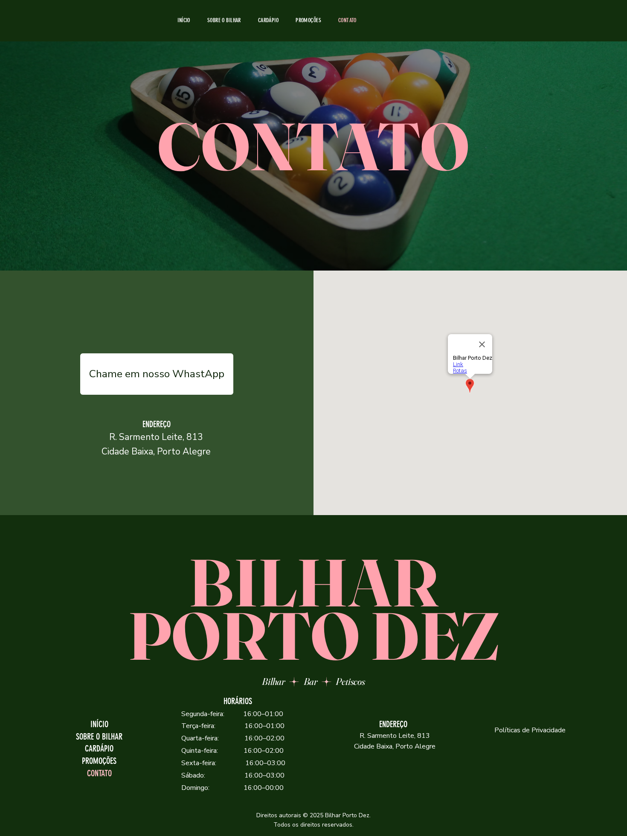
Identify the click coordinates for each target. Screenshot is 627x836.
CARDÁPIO (99, 749)
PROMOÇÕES (99, 761)
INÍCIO (99, 724)
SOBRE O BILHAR (99, 737)
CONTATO (99, 773)
